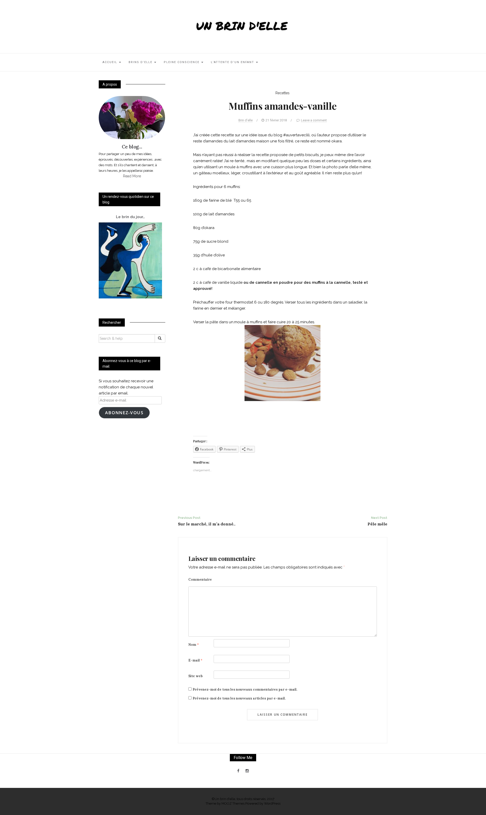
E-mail (195, 660)
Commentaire (200, 579)
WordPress (272, 803)
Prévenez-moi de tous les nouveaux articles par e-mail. (239, 698)
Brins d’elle (141, 62)
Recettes (282, 93)
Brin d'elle (245, 120)
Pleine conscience (182, 62)
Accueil (110, 62)
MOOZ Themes (233, 803)
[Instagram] (247, 770)
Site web (195, 676)
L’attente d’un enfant (233, 62)
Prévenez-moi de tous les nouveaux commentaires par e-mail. (245, 689)
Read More (132, 176)
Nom (193, 644)
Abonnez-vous (124, 412)
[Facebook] (238, 770)
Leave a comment (314, 120)
